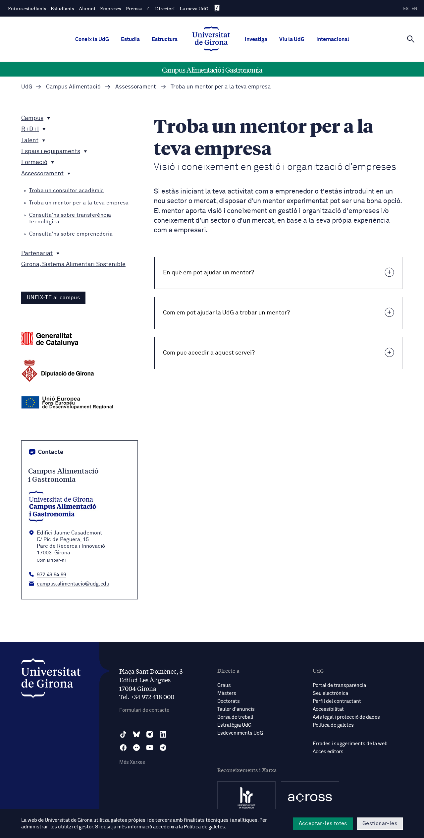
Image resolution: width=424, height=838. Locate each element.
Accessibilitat (328, 709)
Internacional (332, 39)
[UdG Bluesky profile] (136, 734)
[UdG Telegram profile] (163, 748)
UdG (26, 87)
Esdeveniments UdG (240, 733)
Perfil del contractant (337, 701)
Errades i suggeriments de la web (350, 743)
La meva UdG (194, 8)
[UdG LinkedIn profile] (163, 734)
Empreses (110, 8)
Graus (224, 685)
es (405, 9)
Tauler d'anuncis (236, 709)
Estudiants (62, 8)
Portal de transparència (339, 685)
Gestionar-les (379, 823)
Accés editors (328, 751)
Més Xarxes (132, 762)
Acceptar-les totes (323, 823)
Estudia (130, 39)
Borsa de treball (235, 717)
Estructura (165, 39)
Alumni (87, 8)
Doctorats (228, 701)
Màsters (226, 693)
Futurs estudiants (27, 8)
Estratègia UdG (234, 725)
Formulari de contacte (144, 710)
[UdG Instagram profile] (150, 734)
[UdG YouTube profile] (150, 748)
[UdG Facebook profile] (123, 748)
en (414, 9)
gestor (86, 826)
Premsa (134, 8)
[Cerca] (410, 39)
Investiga (256, 39)
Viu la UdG (291, 39)
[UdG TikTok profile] (123, 734)
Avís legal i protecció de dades (346, 717)
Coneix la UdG (92, 39)
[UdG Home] (211, 39)
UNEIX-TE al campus (53, 297)
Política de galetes (333, 725)
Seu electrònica (330, 693)
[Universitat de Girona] (51, 680)
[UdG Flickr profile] (136, 748)
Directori (165, 8)
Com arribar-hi (51, 561)
